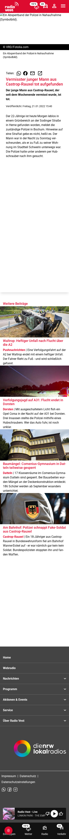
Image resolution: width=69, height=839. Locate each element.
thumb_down (47, 813)
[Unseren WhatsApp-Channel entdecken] (3, 789)
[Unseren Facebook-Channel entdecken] (9, 789)
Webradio (9, 668)
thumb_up (61, 813)
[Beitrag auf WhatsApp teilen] (19, 73)
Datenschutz (28, 776)
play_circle (54, 813)
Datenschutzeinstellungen (18, 782)
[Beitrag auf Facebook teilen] (25, 73)
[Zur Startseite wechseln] (12, 6)
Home (7, 657)
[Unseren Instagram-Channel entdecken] (15, 789)
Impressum (8, 776)
